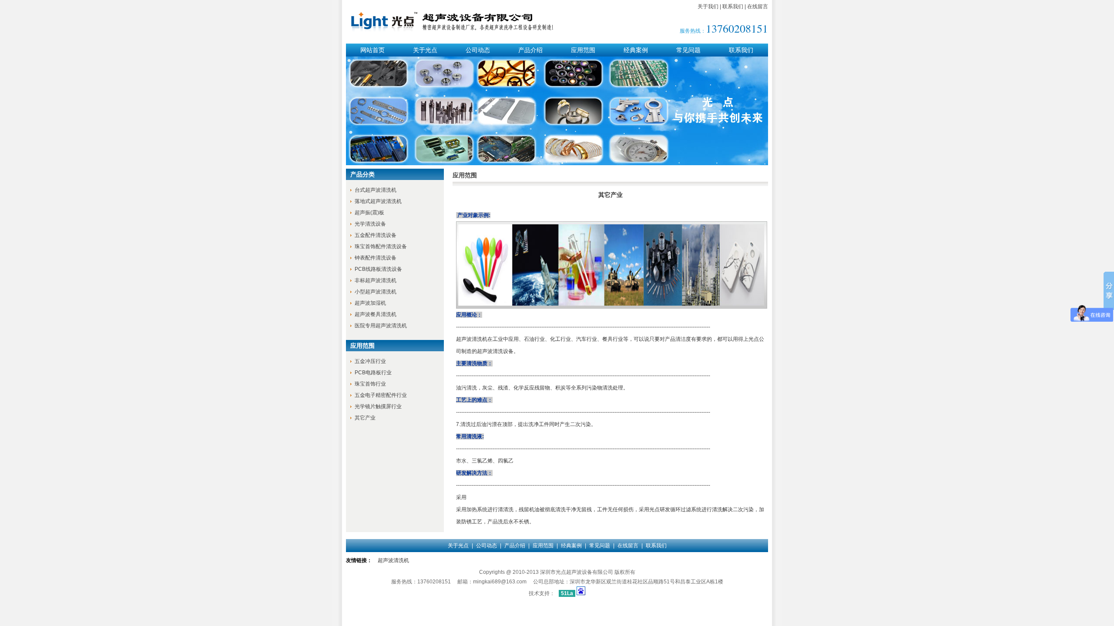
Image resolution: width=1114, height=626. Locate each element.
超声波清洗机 (393, 560)
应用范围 (583, 50)
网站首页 (372, 50)
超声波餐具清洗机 (375, 314)
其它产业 (365, 418)
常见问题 (688, 50)
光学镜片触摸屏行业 (378, 406)
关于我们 (708, 6)
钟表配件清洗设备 (375, 258)
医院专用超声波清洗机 (381, 326)
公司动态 (478, 50)
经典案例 (636, 50)
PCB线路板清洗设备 (378, 269)
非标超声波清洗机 (375, 280)
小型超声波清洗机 (375, 292)
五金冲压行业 (370, 361)
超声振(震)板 (369, 213)
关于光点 (425, 50)
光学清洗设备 (370, 224)
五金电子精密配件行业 (381, 395)
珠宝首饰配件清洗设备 (381, 246)
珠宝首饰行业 (370, 384)
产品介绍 (530, 50)
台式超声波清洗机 (375, 190)
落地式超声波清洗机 (378, 201)
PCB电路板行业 (373, 373)
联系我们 (732, 6)
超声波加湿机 (370, 303)
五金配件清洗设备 (375, 235)
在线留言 (757, 6)
